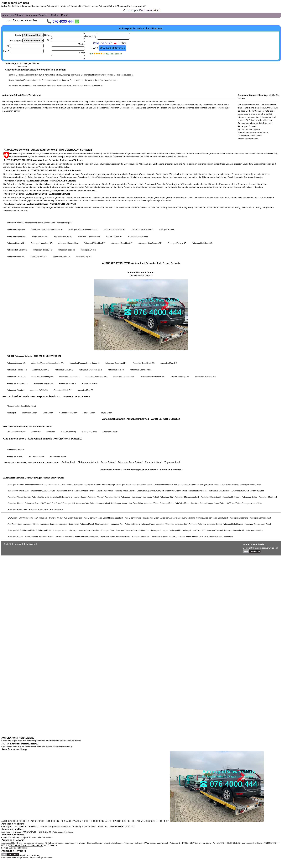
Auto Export (6, 826)
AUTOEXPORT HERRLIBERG (18, 738)
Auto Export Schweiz (26, 837)
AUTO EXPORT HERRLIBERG (20, 743)
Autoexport (103, 826)
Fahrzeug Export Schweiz (84, 826)
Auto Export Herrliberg (14, 749)
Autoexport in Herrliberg (58, 6)
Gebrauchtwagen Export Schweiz (55, 826)
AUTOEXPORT (8, 837)
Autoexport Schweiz (12, 840)
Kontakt (24, 857)
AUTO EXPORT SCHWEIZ (122, 826)
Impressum (35, 857)
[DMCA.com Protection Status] (10, 854)
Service (5, 848)
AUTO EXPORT (45, 837)
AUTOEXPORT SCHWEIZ (26, 826)
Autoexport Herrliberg (15, 2)
